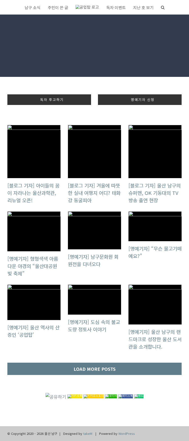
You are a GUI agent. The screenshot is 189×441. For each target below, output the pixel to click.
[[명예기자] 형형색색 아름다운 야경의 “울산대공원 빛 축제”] (34, 231)
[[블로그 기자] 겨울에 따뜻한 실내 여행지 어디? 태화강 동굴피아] (94, 151)
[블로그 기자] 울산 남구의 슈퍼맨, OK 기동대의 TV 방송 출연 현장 (154, 193)
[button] (163, 7)
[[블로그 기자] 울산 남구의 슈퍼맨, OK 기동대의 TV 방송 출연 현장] (155, 151)
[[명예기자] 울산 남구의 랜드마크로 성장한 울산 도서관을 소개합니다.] (155, 304)
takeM (87, 433)
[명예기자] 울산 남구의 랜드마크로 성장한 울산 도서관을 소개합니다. (155, 339)
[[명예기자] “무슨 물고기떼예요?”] (155, 226)
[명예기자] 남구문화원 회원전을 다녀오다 (93, 260)
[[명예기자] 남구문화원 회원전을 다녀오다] (94, 230)
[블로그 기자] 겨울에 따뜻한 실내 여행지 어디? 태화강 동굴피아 (94, 193)
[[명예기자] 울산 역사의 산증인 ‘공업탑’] (34, 302)
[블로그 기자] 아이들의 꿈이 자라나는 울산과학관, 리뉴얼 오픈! (33, 193)
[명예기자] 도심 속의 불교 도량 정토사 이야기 (94, 325)
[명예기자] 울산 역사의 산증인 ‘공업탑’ (33, 331)
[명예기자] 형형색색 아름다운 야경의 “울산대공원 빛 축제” (32, 266)
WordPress (126, 433)
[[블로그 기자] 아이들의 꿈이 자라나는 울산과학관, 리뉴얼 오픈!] (34, 151)
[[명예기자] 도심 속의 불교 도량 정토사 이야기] (94, 300)
